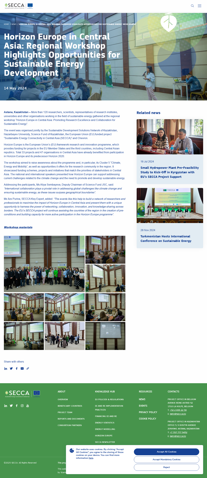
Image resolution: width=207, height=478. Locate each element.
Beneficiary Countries (70, 406)
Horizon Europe (103, 435)
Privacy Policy (148, 412)
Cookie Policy (147, 418)
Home (6, 24)
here (91, 458)
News (13, 24)
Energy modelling (105, 429)
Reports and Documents (71, 418)
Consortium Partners (70, 425)
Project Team (65, 412)
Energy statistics (104, 422)
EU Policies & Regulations (109, 399)
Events (143, 405)
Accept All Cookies (166, 451)
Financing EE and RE (106, 416)
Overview (63, 399)
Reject (166, 467)
